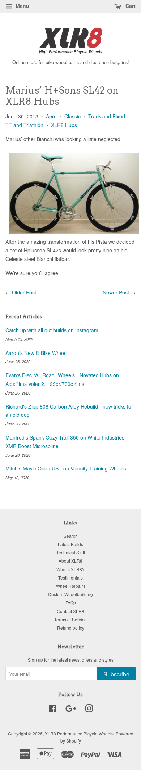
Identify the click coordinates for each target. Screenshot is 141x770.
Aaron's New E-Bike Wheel (36, 352)
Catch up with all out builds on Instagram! (52, 330)
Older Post (24, 292)
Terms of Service (70, 619)
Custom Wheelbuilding (70, 594)
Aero (51, 116)
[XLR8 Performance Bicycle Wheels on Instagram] (89, 710)
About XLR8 (70, 561)
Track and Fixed (106, 116)
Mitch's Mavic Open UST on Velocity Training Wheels (65, 468)
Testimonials (70, 578)
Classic (72, 116)
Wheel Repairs (70, 586)
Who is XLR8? (70, 569)
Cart (130, 5)
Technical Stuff (70, 552)
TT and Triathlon (24, 125)
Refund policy (70, 628)
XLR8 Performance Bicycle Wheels (79, 733)
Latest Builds (70, 544)
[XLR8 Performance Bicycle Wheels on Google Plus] (70, 710)
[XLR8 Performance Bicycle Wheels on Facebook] (52, 710)
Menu (21, 5)
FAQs (70, 602)
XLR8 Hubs (64, 125)
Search (71, 536)
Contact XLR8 (70, 611)
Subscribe (116, 674)
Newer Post (116, 292)
